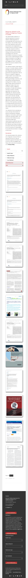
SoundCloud (15, 2)
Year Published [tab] (10, 160)
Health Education (9, 182)
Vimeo (12, 2)
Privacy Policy (11, 144)
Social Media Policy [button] (17, 572)
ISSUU (17, 2)
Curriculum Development (11, 334)
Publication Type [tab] (10, 157)
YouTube (13, 2)
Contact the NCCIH (11, 512)
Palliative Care (9, 306)
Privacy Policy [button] (8, 572)
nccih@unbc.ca (9, 507)
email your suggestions (17, 529)
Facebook (8, 2)
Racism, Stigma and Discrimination (13, 332)
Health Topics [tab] (10, 153)
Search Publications (11, 562)
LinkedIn (10, 2)
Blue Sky (6, 2)
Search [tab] (8, 149)
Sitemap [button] (7, 573)
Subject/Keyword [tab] (10, 155)
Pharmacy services (10, 284)
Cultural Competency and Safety (13, 181)
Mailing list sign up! (11, 533)
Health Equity (9, 357)
